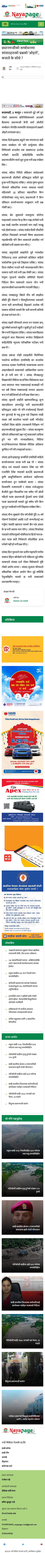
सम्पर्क (4, 1457)
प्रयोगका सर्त (7, 1466)
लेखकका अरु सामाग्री (20, 601)
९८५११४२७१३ (7, 1524)
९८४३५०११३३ (7, 1533)
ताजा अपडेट (11, 1037)
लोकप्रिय (9, 943)
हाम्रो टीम (5, 1453)
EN (5, 24)
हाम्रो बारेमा (6, 1448)
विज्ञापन (5, 1461)
